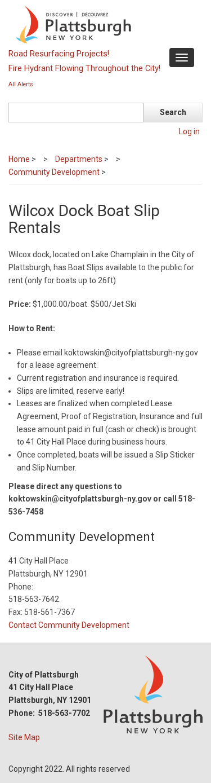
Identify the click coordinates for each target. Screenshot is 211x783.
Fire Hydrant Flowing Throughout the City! (84, 68)
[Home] (104, 23)
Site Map (24, 737)
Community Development (54, 172)
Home (19, 159)
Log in (189, 131)
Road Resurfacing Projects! (58, 54)
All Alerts (20, 84)
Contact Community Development (68, 625)
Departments (78, 159)
